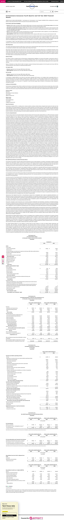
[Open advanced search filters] (53, 12)
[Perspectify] (3, 259)
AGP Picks (3, 1)
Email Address (5, 511)
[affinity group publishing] (3, 261)
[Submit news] (3, 257)
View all (62, 1)
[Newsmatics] (3, 263)
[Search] (51, 12)
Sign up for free (9, 515)
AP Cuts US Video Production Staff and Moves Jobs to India (36, 1)
